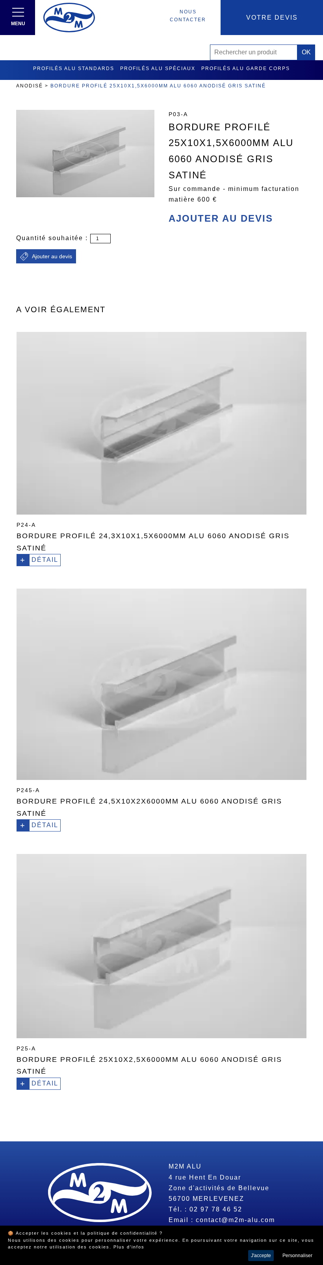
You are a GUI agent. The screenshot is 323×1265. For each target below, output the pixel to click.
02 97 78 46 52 (215, 1209)
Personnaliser (297, 1255)
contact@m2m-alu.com (235, 1220)
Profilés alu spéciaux (157, 68)
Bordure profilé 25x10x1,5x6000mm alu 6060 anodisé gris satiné (158, 86)
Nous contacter (188, 15)
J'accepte (261, 1255)
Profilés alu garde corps (245, 68)
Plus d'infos (129, 1247)
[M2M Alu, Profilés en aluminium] (69, 17)
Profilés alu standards (73, 68)
